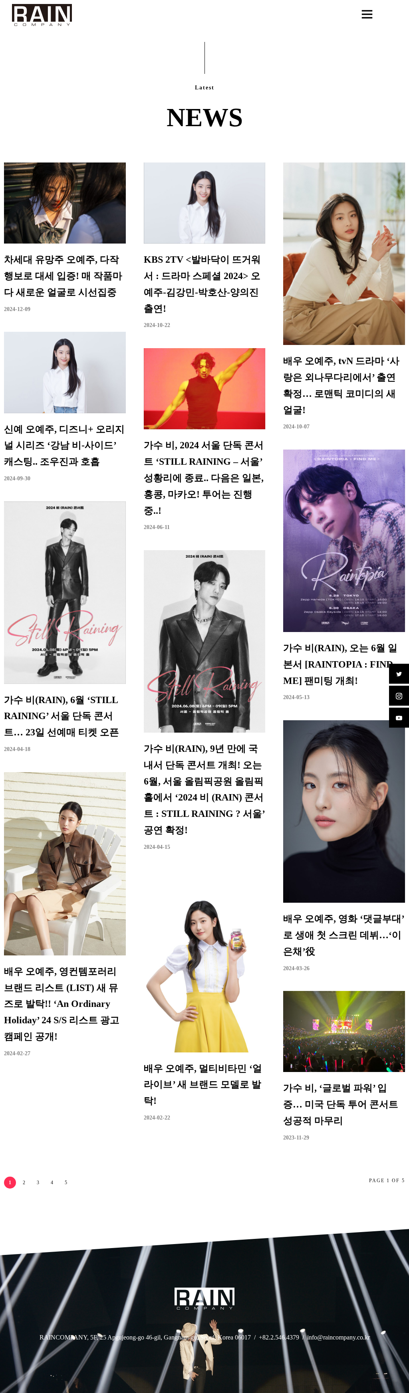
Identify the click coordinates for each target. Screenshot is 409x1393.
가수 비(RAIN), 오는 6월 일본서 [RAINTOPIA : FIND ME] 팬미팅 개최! (340, 664)
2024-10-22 (157, 325)
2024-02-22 (157, 1118)
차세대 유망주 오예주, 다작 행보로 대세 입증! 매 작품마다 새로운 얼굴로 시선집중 (63, 275)
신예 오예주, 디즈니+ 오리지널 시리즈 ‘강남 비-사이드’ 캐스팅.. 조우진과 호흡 (64, 445)
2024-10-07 (296, 427)
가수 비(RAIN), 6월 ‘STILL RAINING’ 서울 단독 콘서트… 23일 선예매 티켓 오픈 (61, 716)
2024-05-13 (296, 697)
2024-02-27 (17, 1053)
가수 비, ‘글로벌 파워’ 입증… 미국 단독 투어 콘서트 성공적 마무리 (340, 1104)
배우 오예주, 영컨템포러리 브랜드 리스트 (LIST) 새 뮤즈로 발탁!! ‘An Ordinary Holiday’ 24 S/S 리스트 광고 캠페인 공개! (61, 1004)
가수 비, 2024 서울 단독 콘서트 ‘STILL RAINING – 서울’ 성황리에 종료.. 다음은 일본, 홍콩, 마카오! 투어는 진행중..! (204, 477)
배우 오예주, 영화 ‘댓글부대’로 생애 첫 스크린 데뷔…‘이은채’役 (344, 935)
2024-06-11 (157, 527)
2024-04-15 (157, 847)
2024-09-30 (17, 479)
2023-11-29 (296, 1138)
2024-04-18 (17, 749)
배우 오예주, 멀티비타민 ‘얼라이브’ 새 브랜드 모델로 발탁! (203, 1084)
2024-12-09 (17, 309)
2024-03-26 (296, 968)
